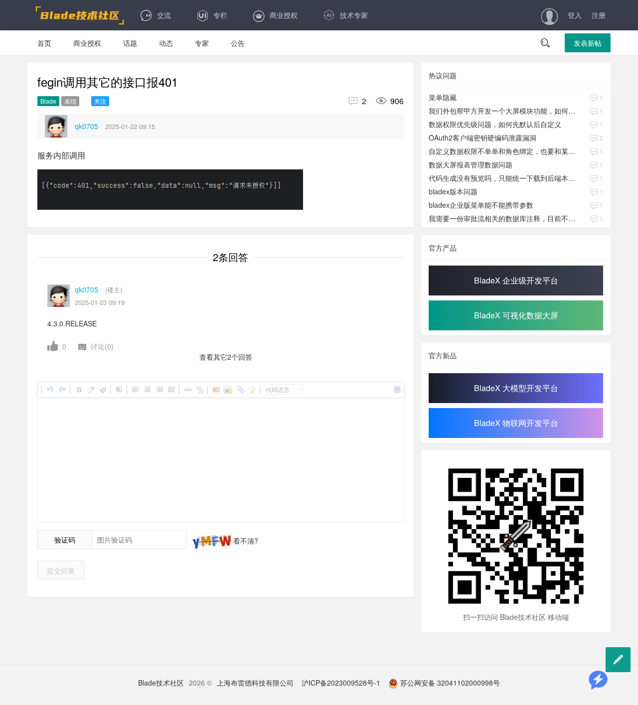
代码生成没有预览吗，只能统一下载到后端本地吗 (503, 178)
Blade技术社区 (161, 683)
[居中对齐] (147, 390)
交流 (164, 15)
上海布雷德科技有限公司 (255, 683)
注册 (599, 15)
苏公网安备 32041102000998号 (449, 683)
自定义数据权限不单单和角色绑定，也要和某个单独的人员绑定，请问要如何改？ (503, 151)
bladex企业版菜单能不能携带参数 (481, 205)
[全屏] (397, 390)
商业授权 (284, 15)
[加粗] (78, 390)
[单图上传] (216, 390)
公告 (238, 43)
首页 (44, 43)
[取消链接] (199, 390)
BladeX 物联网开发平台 (516, 422)
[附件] (240, 390)
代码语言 (278, 389)
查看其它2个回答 (225, 357)
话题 (130, 43)
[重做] (62, 390)
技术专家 (354, 15)
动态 (166, 43)
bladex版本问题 (453, 191)
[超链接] (187, 390)
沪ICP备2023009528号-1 (341, 683)
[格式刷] (102, 390)
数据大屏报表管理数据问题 (470, 164)
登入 (575, 15)
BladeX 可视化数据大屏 (516, 315)
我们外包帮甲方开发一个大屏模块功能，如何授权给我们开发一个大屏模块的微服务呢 (503, 111)
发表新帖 (588, 43)
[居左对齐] (135, 390)
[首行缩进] (119, 390)
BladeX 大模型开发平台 (516, 388)
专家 (202, 43)
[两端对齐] (171, 390)
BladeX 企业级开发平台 (516, 280)
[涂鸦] (252, 390)
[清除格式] (90, 390)
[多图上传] (228, 390)
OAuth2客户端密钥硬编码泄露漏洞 (482, 137)
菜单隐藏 (443, 97)
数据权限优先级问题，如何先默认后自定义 (495, 124)
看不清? (244, 541)
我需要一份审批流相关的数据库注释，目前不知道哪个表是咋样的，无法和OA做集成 (503, 218)
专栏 (220, 15)
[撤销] (50, 390)
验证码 (64, 540)
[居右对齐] (159, 390)
